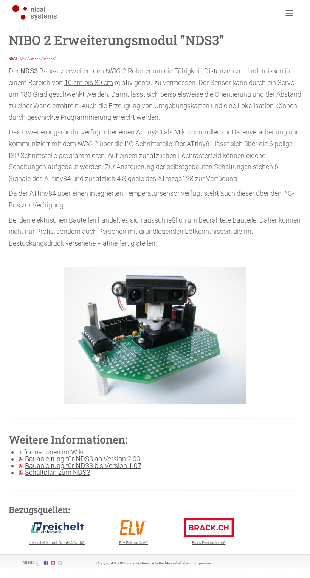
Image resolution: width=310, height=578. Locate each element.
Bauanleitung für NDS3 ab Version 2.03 (82, 459)
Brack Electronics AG (209, 543)
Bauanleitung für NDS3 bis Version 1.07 (83, 466)
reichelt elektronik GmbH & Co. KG (57, 543)
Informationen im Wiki (51, 452)
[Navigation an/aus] (289, 14)
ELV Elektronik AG (133, 543)
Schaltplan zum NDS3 (57, 472)
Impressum (204, 563)
